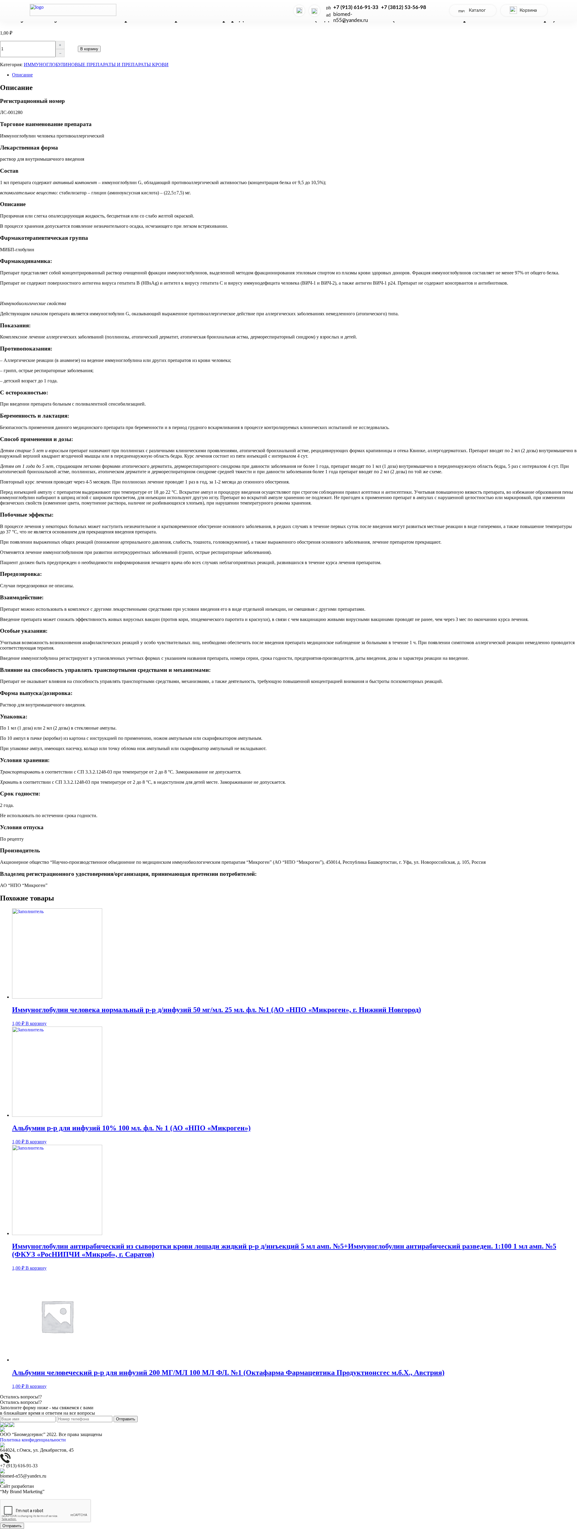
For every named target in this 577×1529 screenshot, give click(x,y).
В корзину (89, 49)
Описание (22, 74)
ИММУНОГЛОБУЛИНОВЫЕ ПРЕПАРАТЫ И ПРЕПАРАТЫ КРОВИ (96, 64)
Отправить (125, 1419)
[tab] (294, 75)
